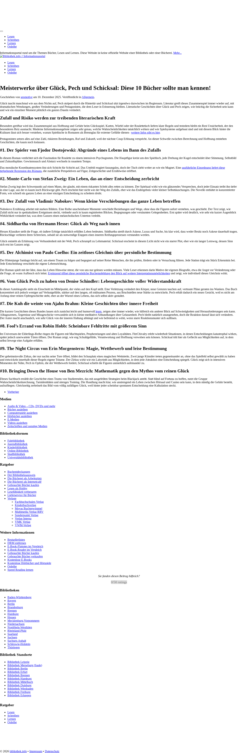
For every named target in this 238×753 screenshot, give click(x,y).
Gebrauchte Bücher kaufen (23, 485)
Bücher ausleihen (17, 409)
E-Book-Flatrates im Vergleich (25, 546)
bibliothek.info (18, 751)
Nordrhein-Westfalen (19, 627)
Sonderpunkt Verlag (26, 515)
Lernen (11, 43)
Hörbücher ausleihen (19, 416)
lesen (99, 311)
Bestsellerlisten (16, 539)
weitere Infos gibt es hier (145, 132)
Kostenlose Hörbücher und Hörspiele (29, 563)
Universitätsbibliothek (20, 457)
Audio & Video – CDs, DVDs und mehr (31, 406)
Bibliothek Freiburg (18, 691)
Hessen (11, 617)
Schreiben (13, 39)
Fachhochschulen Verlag (29, 501)
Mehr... (177, 52)
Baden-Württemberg (19, 597)
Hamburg (13, 614)
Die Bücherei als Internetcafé (24, 481)
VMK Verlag (22, 521)
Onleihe (12, 46)
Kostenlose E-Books (19, 559)
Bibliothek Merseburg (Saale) (24, 665)
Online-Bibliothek (18, 450)
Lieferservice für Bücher (21, 495)
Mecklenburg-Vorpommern (23, 620)
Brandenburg (15, 607)
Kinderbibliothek (17, 447)
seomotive (27, 97)
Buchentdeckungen (18, 471)
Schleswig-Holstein (18, 644)
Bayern (11, 600)
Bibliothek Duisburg (19, 685)
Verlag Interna (23, 518)
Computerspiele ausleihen (22, 412)
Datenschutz (52, 751)
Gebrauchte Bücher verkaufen (25, 556)
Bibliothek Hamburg (19, 678)
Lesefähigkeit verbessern (21, 491)
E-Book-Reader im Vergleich (24, 549)
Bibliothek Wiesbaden (20, 688)
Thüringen (13, 647)
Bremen (12, 610)
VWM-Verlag (23, 525)
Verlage (11, 498)
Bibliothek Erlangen (19, 695)
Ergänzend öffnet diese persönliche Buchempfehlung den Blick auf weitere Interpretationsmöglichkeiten (109, 273)
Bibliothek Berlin (17, 668)
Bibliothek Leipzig (18, 661)
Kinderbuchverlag (25, 505)
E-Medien (13, 419)
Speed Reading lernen (20, 569)
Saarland (12, 634)
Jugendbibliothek (17, 444)
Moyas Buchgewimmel (28, 508)
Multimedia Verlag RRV (29, 511)
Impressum (35, 751)
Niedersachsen (16, 624)
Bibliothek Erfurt (17, 671)
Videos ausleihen (17, 422)
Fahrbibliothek (16, 440)
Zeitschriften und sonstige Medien (27, 426)
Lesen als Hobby (17, 488)
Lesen (11, 36)
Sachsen (12, 637)
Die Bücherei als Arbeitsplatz (24, 478)
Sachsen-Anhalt (16, 640)
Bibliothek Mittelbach (20, 681)
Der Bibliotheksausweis (21, 475)
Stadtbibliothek (16, 454)
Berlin (11, 604)
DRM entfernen (16, 543)
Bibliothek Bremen (18, 675)
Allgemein (88, 97)
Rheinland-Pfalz (16, 630)
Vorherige (13, 391)
